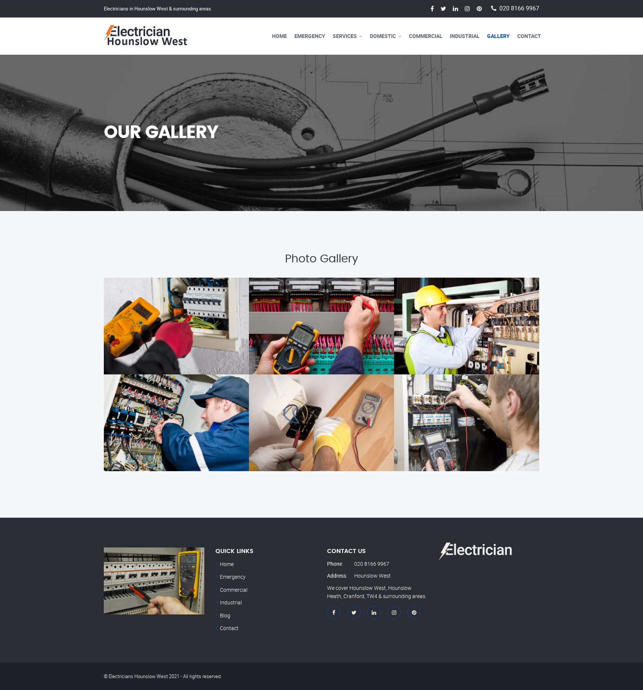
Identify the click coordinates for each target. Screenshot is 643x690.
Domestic (383, 35)
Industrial (465, 35)
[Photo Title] (466, 422)
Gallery (498, 35)
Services (345, 35)
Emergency (309, 35)
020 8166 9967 (519, 8)
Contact (529, 35)
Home (279, 35)
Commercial (425, 35)
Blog (225, 615)
